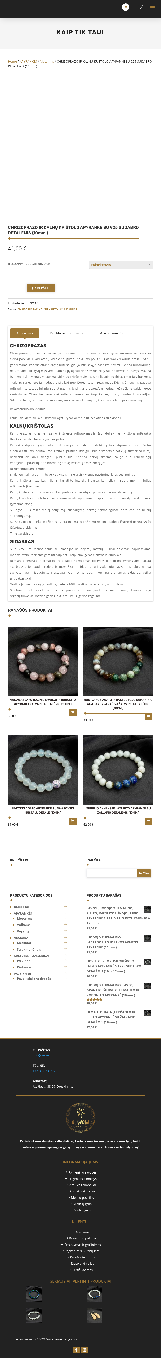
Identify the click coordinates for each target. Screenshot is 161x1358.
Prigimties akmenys (82, 1178)
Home (12, 61)
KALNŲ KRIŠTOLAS (51, 309)
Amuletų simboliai (82, 1185)
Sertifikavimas (82, 1270)
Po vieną (23, 961)
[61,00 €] (54, 1309)
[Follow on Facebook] (76, 1350)
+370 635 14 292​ (44, 1071)
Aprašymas (24, 333)
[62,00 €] (114, 1288)
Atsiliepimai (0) (111, 333)
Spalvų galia (82, 1210)
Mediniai (24, 943)
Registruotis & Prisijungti (82, 1251)
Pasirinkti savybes (73, 712)
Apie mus (82, 1232)
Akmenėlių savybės (82, 1172)
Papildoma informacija (66, 333)
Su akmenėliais (29, 949)
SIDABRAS (70, 309)
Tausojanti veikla (82, 1263)
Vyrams (23, 931)
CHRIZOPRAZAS (28, 309)
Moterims (47, 61)
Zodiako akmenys (82, 1191)
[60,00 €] (114, 1309)
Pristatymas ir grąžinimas (82, 1244)
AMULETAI (21, 907)
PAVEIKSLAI (22, 974)
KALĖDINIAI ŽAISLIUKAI (31, 956)
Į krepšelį (41, 288)
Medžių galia (82, 1204)
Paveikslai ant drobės (34, 978)
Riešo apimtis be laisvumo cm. (29, 264)
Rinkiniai (24, 967)
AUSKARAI (21, 938)
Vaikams (23, 925)
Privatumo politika (82, 1238)
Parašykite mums (82, 1257)
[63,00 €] (54, 1288)
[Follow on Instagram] (84, 1350)
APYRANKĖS (28, 61)
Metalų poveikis (82, 1197)
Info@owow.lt (42, 1055)
